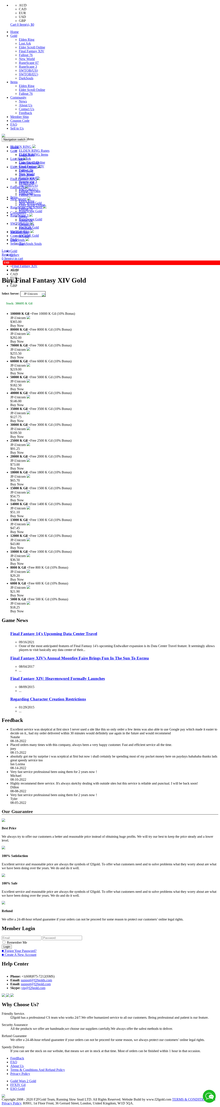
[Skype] (8, 995)
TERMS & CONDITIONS (190, 1099)
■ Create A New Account (19, 954)
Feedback (25, 113)
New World (27, 59)
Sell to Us (17, 128)
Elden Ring (26, 39)
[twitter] (12, 995)
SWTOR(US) (28, 70)
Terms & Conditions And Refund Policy (37, 1070)
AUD (23, 5)
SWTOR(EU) (28, 74)
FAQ (13, 124)
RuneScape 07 (29, 63)
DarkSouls (26, 78)
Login (6, 251)
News (23, 101)
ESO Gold (17, 1088)
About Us (25, 105)
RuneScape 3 (28, 66)
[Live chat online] (209, 1096)
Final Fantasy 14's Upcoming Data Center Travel (53, 633)
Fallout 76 (26, 55)
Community (18, 97)
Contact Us (26, 109)
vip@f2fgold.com (33, 988)
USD (22, 17)
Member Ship (19, 117)
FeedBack (17, 1058)
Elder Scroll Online (32, 47)
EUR (22, 13)
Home (14, 32)
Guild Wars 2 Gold (23, 1081)
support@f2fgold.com (36, 984)
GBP (22, 21)
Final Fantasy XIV (31, 51)
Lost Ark (25, 43)
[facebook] (4, 995)
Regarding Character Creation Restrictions (48, 699)
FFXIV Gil (18, 1085)
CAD (22, 9)
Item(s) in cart (12, 258)
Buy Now (17, 325)
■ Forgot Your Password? (19, 951)
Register (7, 254)
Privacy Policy (20, 1073)
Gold (13, 36)
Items (14, 82)
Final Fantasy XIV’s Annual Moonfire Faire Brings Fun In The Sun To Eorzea (79, 658)
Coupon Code (19, 120)
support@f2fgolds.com (36, 980)
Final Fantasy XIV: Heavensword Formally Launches (57, 678)
